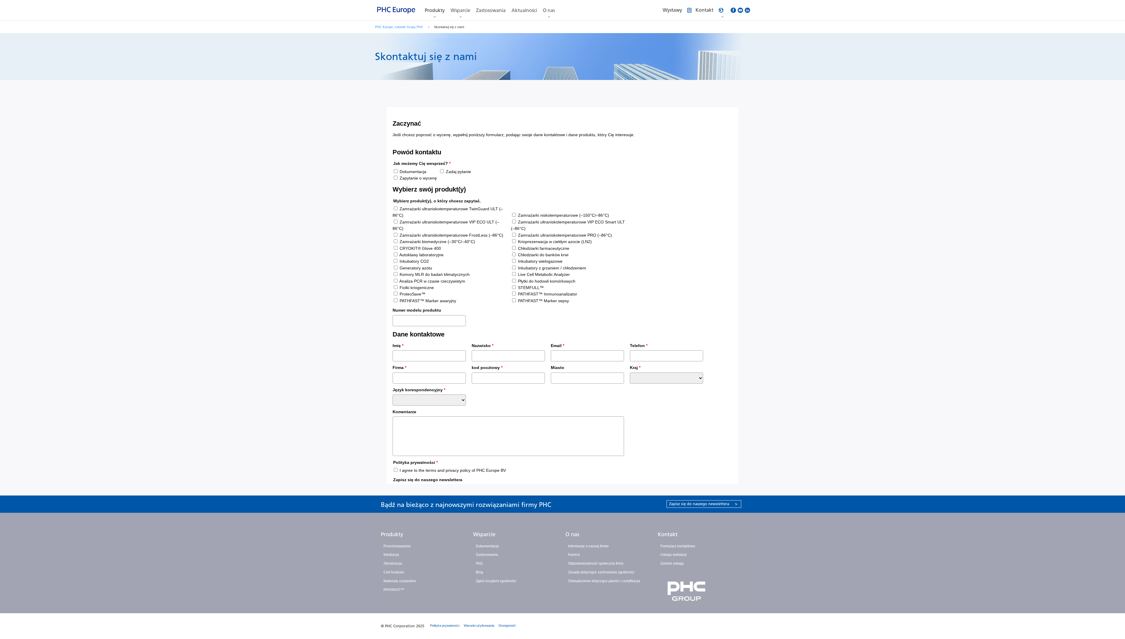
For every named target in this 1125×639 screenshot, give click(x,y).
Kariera (574, 555)
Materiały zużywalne (399, 581)
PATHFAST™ (393, 590)
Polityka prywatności (444, 625)
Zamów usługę (672, 563)
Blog (479, 572)
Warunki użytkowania (479, 625)
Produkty (435, 10)
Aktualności (524, 10)
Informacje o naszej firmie (588, 546)
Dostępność (507, 625)
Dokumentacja (487, 546)
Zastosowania (491, 10)
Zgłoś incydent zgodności (496, 581)
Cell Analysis (393, 572)
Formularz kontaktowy (677, 546)
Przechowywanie (397, 546)
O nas (549, 10)
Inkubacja (391, 555)
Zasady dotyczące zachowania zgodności (601, 572)
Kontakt (668, 534)
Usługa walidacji (673, 555)
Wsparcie (460, 10)
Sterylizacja (392, 563)
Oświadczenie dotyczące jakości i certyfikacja (604, 581)
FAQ (479, 563)
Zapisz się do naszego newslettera (703, 504)
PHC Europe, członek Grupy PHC (399, 27)
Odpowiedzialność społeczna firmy (595, 563)
